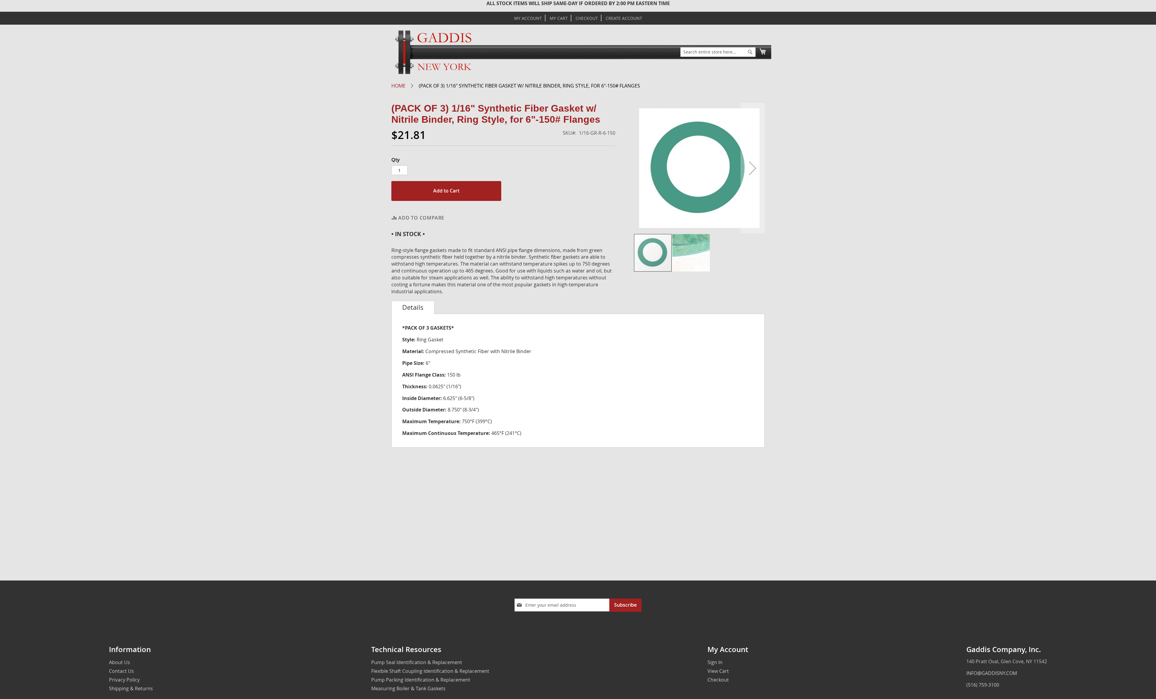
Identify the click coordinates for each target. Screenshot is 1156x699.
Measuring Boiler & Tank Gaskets (408, 688)
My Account (528, 18)
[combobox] (718, 52)
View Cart (718, 671)
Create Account (624, 18)
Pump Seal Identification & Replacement (416, 662)
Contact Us (121, 671)
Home (398, 85)
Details (413, 307)
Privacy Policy (124, 679)
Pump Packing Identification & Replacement (420, 679)
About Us (119, 662)
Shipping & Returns (131, 688)
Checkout (587, 18)
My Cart (559, 18)
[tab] (412, 307)
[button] (753, 168)
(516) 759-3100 (982, 685)
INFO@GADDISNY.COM (991, 673)
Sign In (714, 662)
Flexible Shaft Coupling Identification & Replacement (430, 671)
